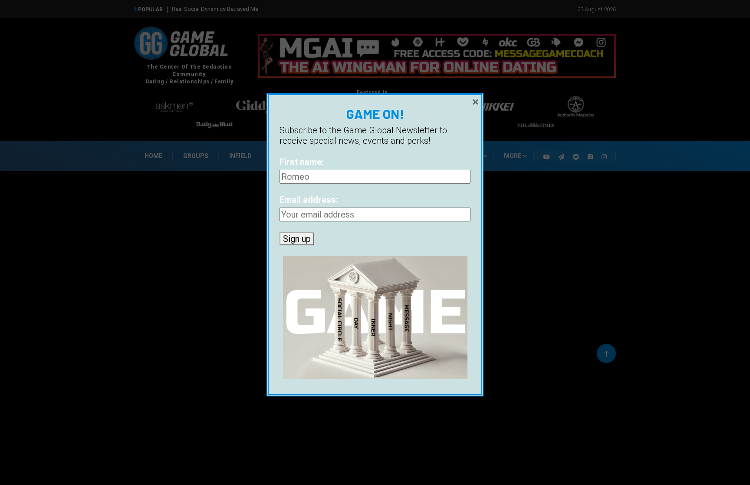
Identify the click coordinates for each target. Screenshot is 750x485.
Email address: (309, 200)
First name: (302, 162)
